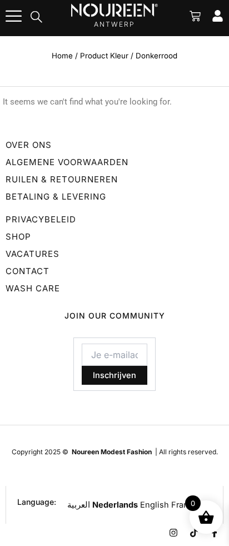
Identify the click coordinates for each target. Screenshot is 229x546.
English (154, 505)
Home (62, 55)
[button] (36, 18)
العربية (78, 505)
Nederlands (115, 505)
